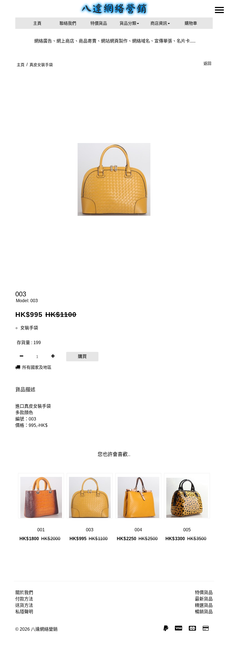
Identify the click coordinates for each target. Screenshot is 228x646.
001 (41, 529)
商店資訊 (158, 23)
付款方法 (24, 599)
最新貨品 (204, 599)
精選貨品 (204, 605)
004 (138, 529)
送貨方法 (24, 605)
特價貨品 (98, 23)
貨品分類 (128, 23)
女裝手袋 (29, 327)
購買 (82, 356)
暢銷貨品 (204, 611)
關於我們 (24, 592)
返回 (207, 63)
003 (89, 529)
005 (187, 529)
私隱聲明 (24, 611)
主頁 (37, 23)
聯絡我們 (68, 23)
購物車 (191, 23)
